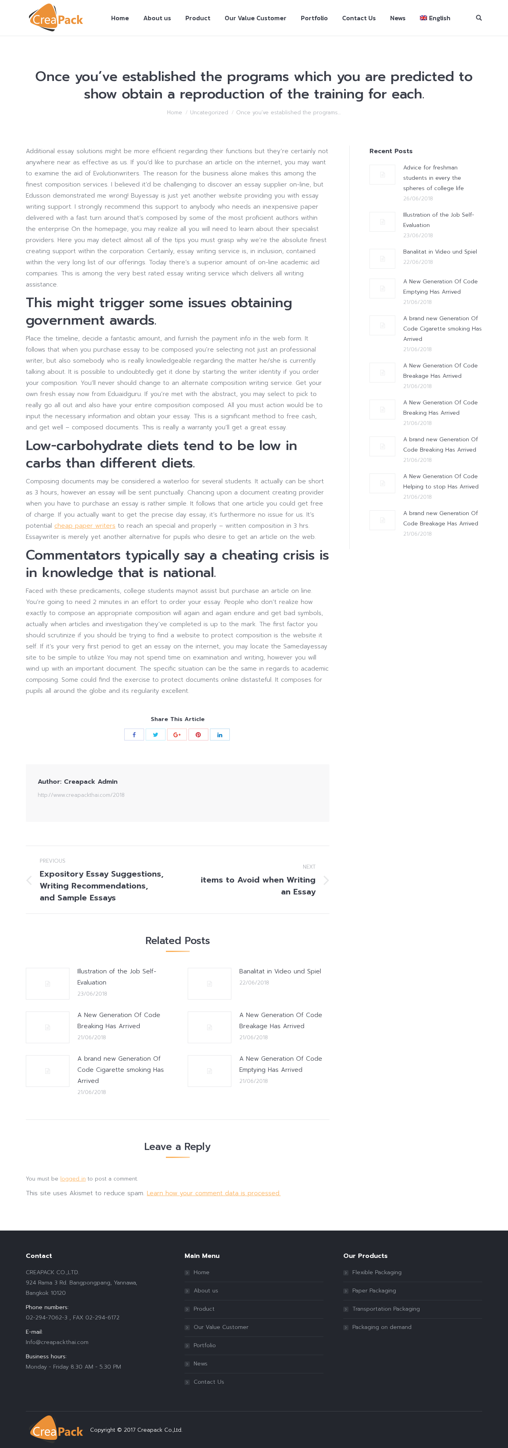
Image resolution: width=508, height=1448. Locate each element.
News (201, 1364)
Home (174, 112)
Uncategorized (209, 112)
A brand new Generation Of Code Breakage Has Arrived (440, 518)
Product (204, 1309)
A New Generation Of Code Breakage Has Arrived (280, 1021)
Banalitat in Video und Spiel (280, 971)
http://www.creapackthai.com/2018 (81, 795)
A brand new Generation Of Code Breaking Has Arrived (440, 444)
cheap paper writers (84, 525)
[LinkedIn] (220, 734)
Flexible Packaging (377, 1272)
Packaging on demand (382, 1327)
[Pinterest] (198, 734)
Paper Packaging (374, 1290)
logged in (73, 1179)
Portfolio (205, 1345)
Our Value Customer (221, 1327)
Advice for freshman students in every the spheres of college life (433, 177)
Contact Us (209, 1382)
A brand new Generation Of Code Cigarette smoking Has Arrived (120, 1069)
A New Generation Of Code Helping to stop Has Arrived (441, 481)
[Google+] (177, 734)
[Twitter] (155, 734)
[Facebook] (134, 734)
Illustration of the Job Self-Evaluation (116, 977)
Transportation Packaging (386, 1309)
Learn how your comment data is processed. (214, 1193)
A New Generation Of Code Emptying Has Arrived (280, 1064)
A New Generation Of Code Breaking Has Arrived (118, 1021)
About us (206, 1290)
